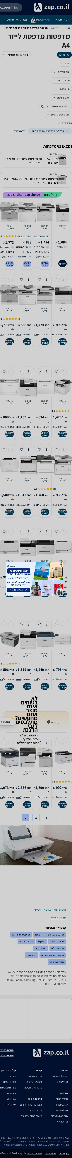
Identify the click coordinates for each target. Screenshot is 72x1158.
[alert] (36, 579)
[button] (61, 563)
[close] (61, 563)
